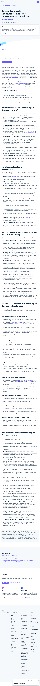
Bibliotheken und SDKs (25, 670)
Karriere (32, 636)
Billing (12, 618)
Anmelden (33, 651)
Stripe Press (33, 639)
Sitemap (32, 628)
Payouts (12, 642)
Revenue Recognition (15, 645)
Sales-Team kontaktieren (15, 582)
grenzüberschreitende (31, 132)
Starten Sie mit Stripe (6, 19)
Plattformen (23, 629)
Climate (12, 622)
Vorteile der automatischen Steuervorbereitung (11, 53)
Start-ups (22, 614)
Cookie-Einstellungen (34, 629)
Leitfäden (32, 612)
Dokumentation (23, 663)
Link (12, 637)
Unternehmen (28, 217)
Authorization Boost (14, 616)
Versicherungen (23, 639)
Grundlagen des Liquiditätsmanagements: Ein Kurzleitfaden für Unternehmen (18, 560)
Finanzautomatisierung (25, 622)
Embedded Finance (24, 621)
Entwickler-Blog (23, 673)
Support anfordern (34, 646)
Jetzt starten (5, 582)
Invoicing (12, 634)
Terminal (12, 650)
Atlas (12, 615)
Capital (12, 619)
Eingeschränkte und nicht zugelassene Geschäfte (34, 624)
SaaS (21, 631)
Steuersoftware (15, 176)
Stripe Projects (23, 671)
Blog (31, 615)
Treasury (12, 651)
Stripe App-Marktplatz (25, 655)
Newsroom (32, 638)
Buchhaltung (14, 5)
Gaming (22, 635)
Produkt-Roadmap (34, 635)
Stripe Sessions (33, 618)
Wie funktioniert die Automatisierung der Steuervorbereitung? (14, 51)
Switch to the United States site (19, 683)
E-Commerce (23, 619)
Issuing (12, 635)
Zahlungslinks (13, 639)
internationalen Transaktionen (17, 322)
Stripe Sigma (13, 647)
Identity (12, 632)
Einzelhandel (23, 649)
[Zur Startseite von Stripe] (3, 611)
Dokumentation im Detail (26, 597)
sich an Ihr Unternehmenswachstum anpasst (26, 380)
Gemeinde (32, 617)
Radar (12, 644)
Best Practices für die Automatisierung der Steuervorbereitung (14, 58)
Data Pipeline (13, 627)
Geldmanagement (24, 628)
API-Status (23, 666)
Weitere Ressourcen (34, 630)
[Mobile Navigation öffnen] (38, 2)
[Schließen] (38, 680)
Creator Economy (24, 634)
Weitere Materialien (6, 5)
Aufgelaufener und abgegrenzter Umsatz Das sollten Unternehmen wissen (17, 561)
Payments (13, 641)
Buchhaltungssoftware (13, 77)
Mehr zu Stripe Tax (5, 598)
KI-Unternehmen (24, 632)
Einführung (4, 49)
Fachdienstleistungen (24, 646)
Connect (12, 624)
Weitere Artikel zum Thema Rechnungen (9, 555)
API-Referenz (23, 664)
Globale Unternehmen (25, 624)
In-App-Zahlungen (24, 625)
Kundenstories (33, 614)
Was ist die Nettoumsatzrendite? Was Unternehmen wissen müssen (16, 558)
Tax (11, 648)
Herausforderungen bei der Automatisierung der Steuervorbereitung (15, 54)
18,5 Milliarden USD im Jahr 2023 (19, 83)
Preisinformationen (14, 613)
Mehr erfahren (4, 33)
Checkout (13, 621)
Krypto (12, 625)
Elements (13, 628)
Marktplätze (23, 627)
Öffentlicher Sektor (24, 648)
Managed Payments (14, 638)
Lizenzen (32, 626)
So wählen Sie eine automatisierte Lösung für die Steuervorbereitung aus (16, 56)
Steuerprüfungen (22, 523)
